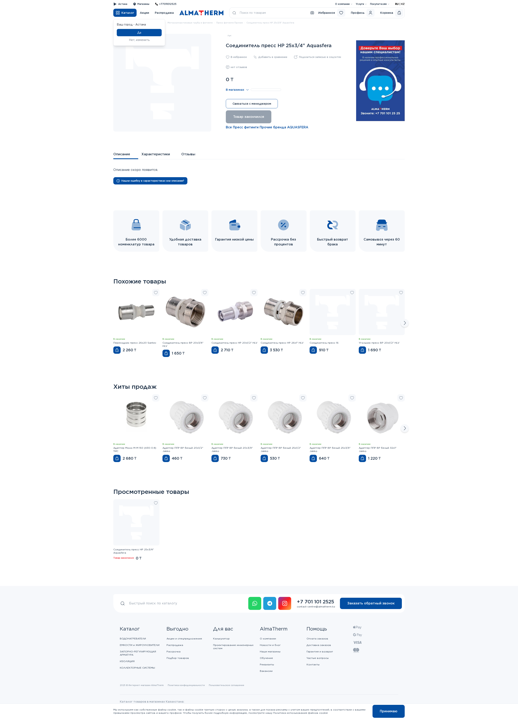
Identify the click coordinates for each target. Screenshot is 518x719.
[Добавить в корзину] (117, 350)
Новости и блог (270, 645)
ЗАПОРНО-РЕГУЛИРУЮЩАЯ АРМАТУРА (138, 653)
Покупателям (378, 3)
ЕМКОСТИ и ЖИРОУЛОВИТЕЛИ (139, 645)
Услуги (360, 3)
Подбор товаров (178, 657)
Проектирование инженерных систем (233, 646)
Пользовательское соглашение (226, 685)
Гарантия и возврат (320, 651)
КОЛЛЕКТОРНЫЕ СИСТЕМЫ (137, 667)
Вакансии (266, 670)
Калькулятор (221, 638)
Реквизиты (267, 664)
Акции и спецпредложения (184, 638)
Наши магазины (270, 651)
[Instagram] (284, 603)
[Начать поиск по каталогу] (234, 12)
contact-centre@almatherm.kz (316, 606)
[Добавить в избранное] (155, 292)
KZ (403, 3)
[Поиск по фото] (312, 13)
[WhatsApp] (254, 603)
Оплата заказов (317, 638)
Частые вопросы (318, 657)
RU (397, 3)
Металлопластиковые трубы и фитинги (190, 22)
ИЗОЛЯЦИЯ (127, 661)
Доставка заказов (319, 645)
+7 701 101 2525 (315, 602)
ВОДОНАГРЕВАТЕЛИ (133, 638)
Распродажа (164, 12)
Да (139, 32)
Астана (122, 3)
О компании (342, 3)
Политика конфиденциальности (186, 685)
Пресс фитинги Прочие (229, 22)
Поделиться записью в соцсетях (320, 57)
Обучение (266, 657)
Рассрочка (173, 651)
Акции (144, 12)
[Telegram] (269, 603)
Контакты (313, 664)
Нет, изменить (139, 40)
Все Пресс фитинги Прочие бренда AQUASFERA (267, 127)
